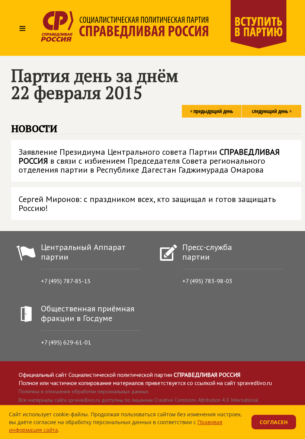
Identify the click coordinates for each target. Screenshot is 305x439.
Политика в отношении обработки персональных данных (83, 391)
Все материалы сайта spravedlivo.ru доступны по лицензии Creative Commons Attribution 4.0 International (139, 400)
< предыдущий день (211, 111)
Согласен (274, 422)
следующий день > (272, 111)
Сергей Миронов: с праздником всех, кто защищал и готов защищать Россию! (147, 203)
